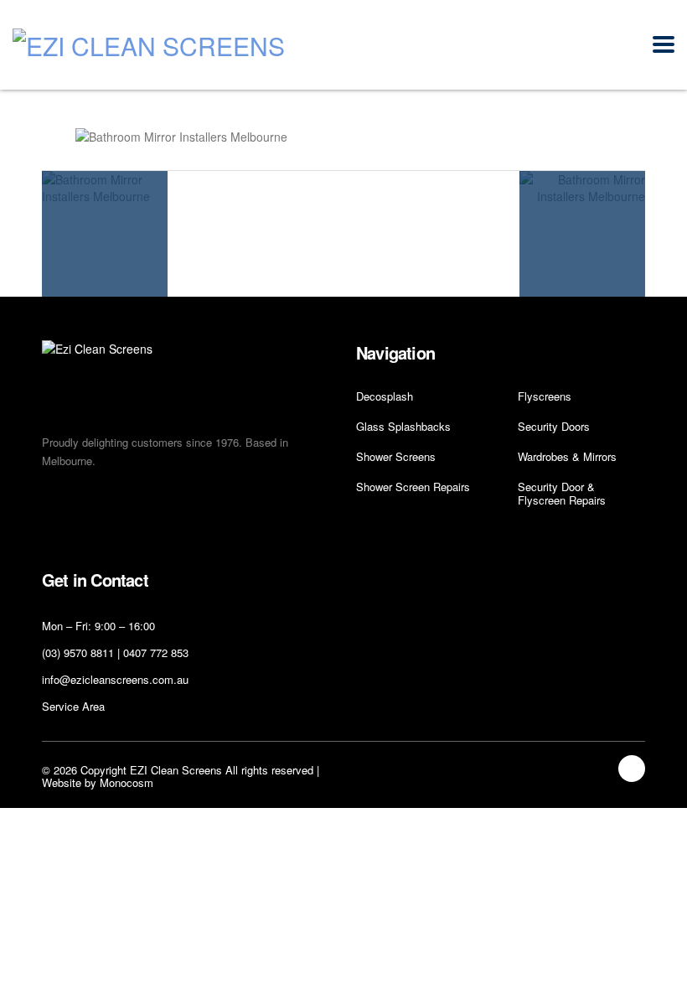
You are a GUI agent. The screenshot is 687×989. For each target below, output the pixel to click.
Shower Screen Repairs (413, 487)
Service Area (73, 706)
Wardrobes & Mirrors (567, 456)
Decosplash (384, 396)
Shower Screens (396, 456)
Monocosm (126, 782)
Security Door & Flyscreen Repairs (562, 493)
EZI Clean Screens (176, 770)
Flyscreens (544, 396)
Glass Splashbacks (403, 426)
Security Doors (554, 426)
